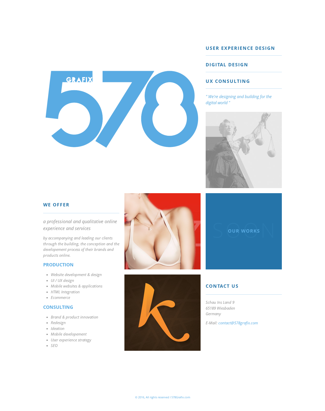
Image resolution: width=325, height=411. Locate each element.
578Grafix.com (180, 397)
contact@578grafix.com (238, 322)
